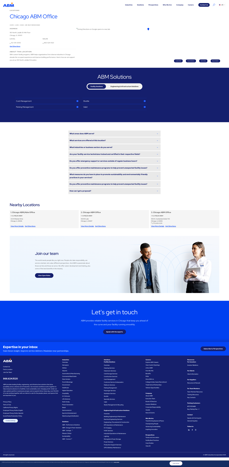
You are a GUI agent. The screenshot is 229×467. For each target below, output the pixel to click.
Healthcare (65, 388)
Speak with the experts (114, 332)
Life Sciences (66, 399)
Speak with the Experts (194, 418)
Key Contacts (191, 397)
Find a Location (7, 369)
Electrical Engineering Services (113, 419)
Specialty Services (109, 399)
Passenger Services (110, 391)
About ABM (149, 396)
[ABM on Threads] (195, 429)
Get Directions (15, 46)
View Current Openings (153, 365)
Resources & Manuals (193, 383)
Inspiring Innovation (151, 429)
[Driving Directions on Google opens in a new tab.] (148, 29)
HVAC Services (108, 431)
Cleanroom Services (110, 371)
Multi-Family (66, 402)
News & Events (150, 413)
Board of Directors (151, 401)
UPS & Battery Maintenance (112, 448)
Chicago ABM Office (92, 212)
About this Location (21, 52)
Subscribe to (213, 349)
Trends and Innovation (152, 437)
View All (148, 446)
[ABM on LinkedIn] (188, 429)
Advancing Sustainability (153, 426)
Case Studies (150, 443)
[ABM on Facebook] (192, 429)
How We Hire (149, 371)
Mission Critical (66, 433)
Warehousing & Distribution (70, 416)
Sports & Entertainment (69, 413)
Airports (64, 371)
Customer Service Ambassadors (113, 382)
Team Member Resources (195, 392)
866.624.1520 (10, 378)
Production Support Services (112, 445)
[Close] (227, 463)
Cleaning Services (109, 368)
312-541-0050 (16, 43)
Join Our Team (7, 372)
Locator (12, 25)
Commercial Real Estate (69, 376)
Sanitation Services (110, 393)
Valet (105, 402)
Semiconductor (67, 410)
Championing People (152, 424)
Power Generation (67, 405)
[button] (129, 5)
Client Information (192, 374)
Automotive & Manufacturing (71, 373)
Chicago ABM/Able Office (23, 212)
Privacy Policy (7, 402)
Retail (64, 407)
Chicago (22, 25)
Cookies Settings (10, 420)
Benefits (148, 373)
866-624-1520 (49, 43)
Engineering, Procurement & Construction (116, 422)
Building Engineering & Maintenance (115, 416)
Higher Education (67, 390)
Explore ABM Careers (152, 362)
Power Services (108, 442)
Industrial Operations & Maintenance (115, 433)
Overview (65, 362)
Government (66, 385)
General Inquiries (192, 421)
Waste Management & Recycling (113, 405)
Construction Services (110, 376)
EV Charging (107, 428)
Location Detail (178, 60)
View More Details (17, 226)
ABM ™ (67, 430)
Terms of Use (7, 405)
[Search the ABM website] (214, 5)
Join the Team (203, 60)
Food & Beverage (67, 382)
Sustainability (66, 436)
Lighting (106, 436)
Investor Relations (151, 404)
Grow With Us (150, 379)
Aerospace (65, 365)
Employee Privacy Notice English (13, 410)
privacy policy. (116, 462)
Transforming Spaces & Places (155, 421)
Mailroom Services (109, 385)
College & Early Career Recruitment (156, 382)
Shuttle (106, 396)
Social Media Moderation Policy (12, 416)
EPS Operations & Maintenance (113, 425)
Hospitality (65, 393)
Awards (148, 410)
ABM (71, 425)
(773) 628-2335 (157, 223)
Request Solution (215, 60)
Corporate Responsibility (153, 407)
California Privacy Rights (10, 407)
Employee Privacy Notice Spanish (13, 413)
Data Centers (66, 379)
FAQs (147, 376)
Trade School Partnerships (153, 385)
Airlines (64, 368)
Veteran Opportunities (152, 388)
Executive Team (150, 399)
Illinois (17, 25)
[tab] (96, 86)
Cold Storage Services (110, 374)
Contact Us (204, 5)
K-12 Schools (66, 396)
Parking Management (110, 388)
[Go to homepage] (8, 5)
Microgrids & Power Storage (112, 439)
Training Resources (193, 395)
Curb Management (109, 379)
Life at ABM (149, 368)
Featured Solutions (190, 60)
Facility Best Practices (152, 440)
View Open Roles (44, 275)
